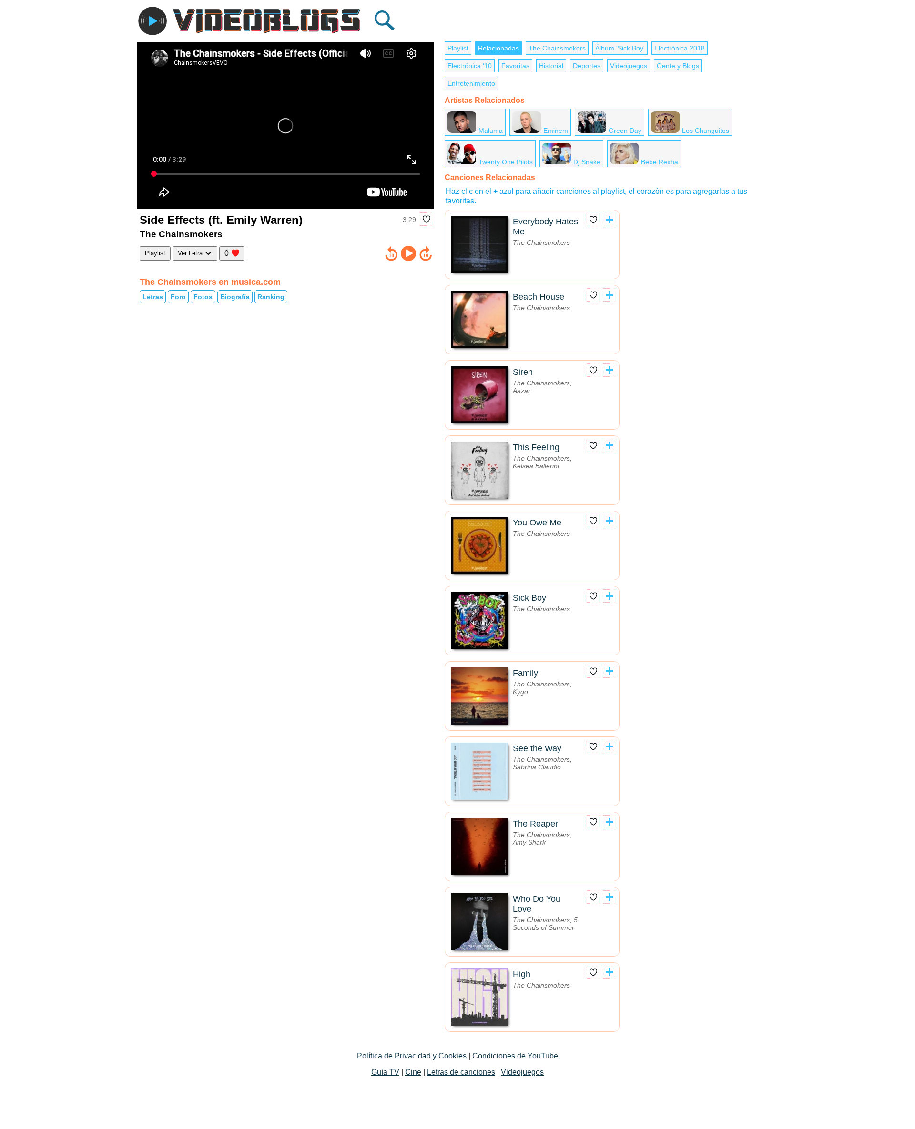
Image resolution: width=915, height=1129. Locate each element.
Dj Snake (586, 162)
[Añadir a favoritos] (426, 219)
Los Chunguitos (705, 130)
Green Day (625, 130)
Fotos (203, 297)
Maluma (490, 130)
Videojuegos (628, 66)
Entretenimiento (471, 83)
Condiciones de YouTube (515, 1056)
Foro (178, 297)
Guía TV (385, 1072)
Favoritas (515, 66)
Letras (152, 297)
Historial (551, 66)
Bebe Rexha (659, 162)
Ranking (271, 297)
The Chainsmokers (557, 48)
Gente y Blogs (678, 66)
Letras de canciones (461, 1072)
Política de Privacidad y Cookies (412, 1056)
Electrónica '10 (469, 66)
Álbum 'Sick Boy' (620, 48)
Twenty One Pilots (505, 162)
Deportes (586, 66)
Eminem (555, 130)
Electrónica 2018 (679, 48)
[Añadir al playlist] (609, 219)
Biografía (235, 297)
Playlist (155, 253)
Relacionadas (498, 48)
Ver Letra (191, 253)
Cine (413, 1072)
